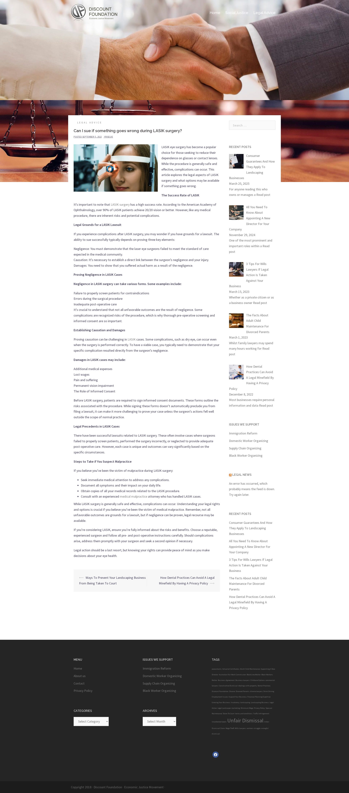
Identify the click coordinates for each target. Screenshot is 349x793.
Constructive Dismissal (228, 686)
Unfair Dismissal (245, 720)
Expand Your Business (238, 697)
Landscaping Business (260, 702)
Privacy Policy (83, 691)
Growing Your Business (221, 702)
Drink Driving (268, 691)
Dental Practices (264, 686)
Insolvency (235, 702)
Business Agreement (226, 680)
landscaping (245, 702)
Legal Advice (89, 122)
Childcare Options (257, 680)
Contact (79, 683)
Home (215, 13)
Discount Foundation (220, 691)
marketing (235, 708)
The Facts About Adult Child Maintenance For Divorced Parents (248, 583)
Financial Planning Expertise (258, 697)
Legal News (242, 474)
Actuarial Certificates (230, 669)
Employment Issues (220, 697)
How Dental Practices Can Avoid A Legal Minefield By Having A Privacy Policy (252, 602)
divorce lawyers (256, 691)
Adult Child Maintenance (250, 669)
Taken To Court (228, 713)
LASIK (132, 339)
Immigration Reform (243, 433)
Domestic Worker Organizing (248, 441)
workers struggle (253, 728)
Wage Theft (230, 728)
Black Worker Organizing (245, 455)
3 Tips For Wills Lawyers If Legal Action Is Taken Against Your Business (250, 565)
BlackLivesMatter (254, 674)
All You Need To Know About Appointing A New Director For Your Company (249, 546)
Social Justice (236, 13)
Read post (263, 195)
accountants (217, 669)
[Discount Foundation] (98, 12)
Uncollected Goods (219, 722)
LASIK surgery (120, 204)
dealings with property (247, 686)
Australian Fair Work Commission (232, 674)
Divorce (232, 691)
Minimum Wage (247, 708)
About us (80, 676)
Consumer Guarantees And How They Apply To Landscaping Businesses (250, 528)
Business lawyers (242, 680)
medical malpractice (133, 496)
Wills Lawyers (240, 728)
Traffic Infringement (261, 713)
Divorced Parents (242, 691)
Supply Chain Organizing (245, 448)
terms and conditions (243, 713)
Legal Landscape (224, 708)
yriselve (108, 136)
